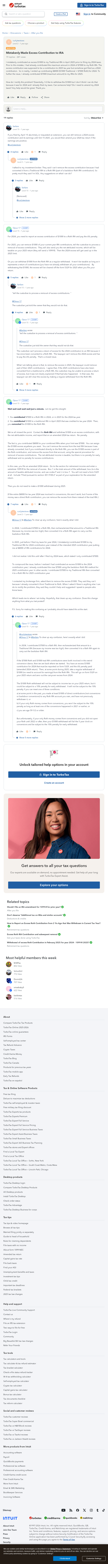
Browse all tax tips (11, 1228)
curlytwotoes (18, 40)
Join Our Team (10, 1530)
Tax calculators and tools (14, 1359)
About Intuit (8, 1526)
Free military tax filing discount (17, 1107)
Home (5, 33)
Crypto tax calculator (12, 1386)
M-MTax (17, 963)
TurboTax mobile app (13, 1072)
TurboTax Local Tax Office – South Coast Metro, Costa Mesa (30, 1165)
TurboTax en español (12, 1080)
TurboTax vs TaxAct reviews (15, 1434)
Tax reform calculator (12, 1403)
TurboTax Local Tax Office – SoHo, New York (23, 1161)
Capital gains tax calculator (15, 1390)
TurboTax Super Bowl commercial (18, 1421)
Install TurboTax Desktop (14, 1196)
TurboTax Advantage (12, 1205)
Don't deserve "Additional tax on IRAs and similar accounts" (35, 915)
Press (5, 1534)
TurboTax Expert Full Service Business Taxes (23, 1129)
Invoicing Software (11, 1497)
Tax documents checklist (14, 1399)
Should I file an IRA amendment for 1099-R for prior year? (34, 907)
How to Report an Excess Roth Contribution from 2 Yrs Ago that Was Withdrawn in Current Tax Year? (53, 923)
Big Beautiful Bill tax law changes (18, 1341)
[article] (54, 139)
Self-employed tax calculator (16, 1381)
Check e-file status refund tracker (18, 1372)
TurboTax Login (10, 1332)
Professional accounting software (18, 1470)
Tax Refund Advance (12, 1045)
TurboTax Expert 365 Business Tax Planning (22, 1143)
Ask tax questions (13, 23)
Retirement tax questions (18, 930)
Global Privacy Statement (60, 1549)
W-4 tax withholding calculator (17, 1377)
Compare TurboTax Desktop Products (20, 1187)
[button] (61, 14)
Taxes (26, 33)
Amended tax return (12, 1254)
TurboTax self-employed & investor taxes (21, 1103)
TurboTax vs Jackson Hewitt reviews (19, 1439)
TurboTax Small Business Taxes (17, 1138)
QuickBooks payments (13, 1461)
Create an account (54, 782)
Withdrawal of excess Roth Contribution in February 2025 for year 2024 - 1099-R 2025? (48, 942)
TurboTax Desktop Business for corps (20, 1210)
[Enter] (5, 14)
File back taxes (10, 1263)
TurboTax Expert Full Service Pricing (19, 1125)
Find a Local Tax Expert (13, 1152)
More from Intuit (10, 1483)
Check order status (11, 1201)
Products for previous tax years (17, 1067)
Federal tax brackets (12, 1290)
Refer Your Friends (11, 1345)
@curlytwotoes (14, 145)
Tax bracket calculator (13, 1368)
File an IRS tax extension (14, 1323)
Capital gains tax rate (12, 1259)
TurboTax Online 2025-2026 (16, 1027)
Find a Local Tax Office (13, 1156)
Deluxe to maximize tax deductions (19, 1098)
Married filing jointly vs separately (18, 1232)
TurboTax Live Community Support (19, 1310)
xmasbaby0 (19, 987)
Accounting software (12, 1452)
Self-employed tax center (14, 1041)
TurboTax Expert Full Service (16, 1121)
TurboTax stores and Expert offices (18, 1147)
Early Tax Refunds (11, 1076)
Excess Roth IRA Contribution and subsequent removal (32, 934)
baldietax (18, 995)
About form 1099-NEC (13, 1250)
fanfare (16, 126)
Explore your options (54, 885)
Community (8, 1336)
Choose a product (36, 23)
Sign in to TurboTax (56, 774)
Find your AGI (9, 1267)
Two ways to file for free (14, 1328)
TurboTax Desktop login (14, 1183)
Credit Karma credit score (14, 1475)
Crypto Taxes (9, 1049)
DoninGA (18, 979)
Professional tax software (14, 1466)
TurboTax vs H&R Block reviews (17, 1426)
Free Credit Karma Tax (13, 1479)
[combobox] (23, 14)
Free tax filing (9, 1094)
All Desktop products (13, 1192)
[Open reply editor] (54, 108)
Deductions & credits (16, 918)
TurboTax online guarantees (15, 1032)
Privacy (6, 1538)
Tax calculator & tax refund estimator (19, 1363)
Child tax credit (10, 1281)
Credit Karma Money (12, 1054)
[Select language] (78, 14)
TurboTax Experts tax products (17, 1112)
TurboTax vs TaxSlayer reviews (16, 1430)
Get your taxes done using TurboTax (23, 938)
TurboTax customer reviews (15, 1417)
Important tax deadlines (14, 1285)
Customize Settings (93, 1559)
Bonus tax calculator (12, 1394)
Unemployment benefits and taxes (18, 1272)
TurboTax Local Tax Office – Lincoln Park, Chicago (25, 1169)
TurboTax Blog (10, 1058)
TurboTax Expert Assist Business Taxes (20, 1134)
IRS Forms (7, 1036)
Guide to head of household (16, 1236)
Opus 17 (17, 228)
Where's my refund (12, 1319)
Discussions (15, 33)
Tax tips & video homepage (15, 1223)
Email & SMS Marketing (13, 1488)
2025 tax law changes (12, 1294)
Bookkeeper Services (12, 1492)
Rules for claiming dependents (17, 1241)
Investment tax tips (11, 1276)
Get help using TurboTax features (66, 23)
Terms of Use (69, 1539)
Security (6, 1542)
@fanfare (23, 330)
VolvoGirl (18, 971)
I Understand (65, 1559)
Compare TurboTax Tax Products (17, 1023)
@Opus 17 (17, 301)
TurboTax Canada (11, 1063)
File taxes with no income (14, 1245)
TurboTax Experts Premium (15, 1116)
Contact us (8, 1314)
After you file (37, 33)
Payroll (6, 1457)
